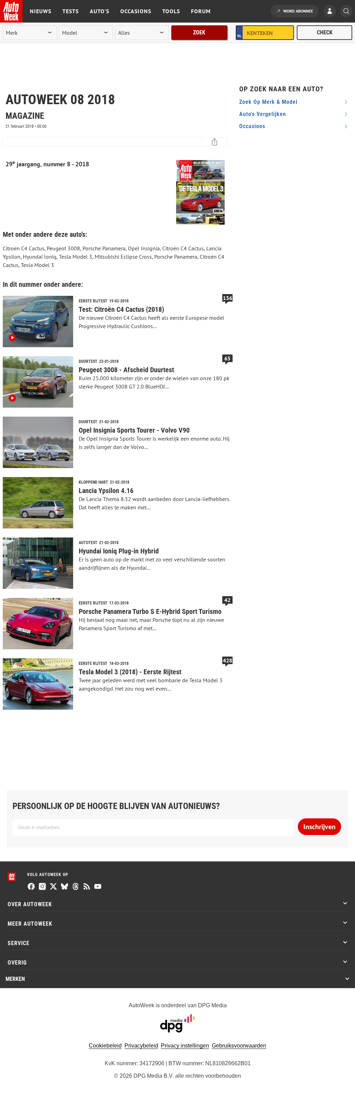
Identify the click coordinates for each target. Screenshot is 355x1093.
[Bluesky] (64, 887)
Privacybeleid (141, 1046)
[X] (53, 887)
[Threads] (75, 887)
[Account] (331, 12)
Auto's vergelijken (262, 114)
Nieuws (40, 11)
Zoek (199, 32)
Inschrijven (319, 826)
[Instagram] (42, 887)
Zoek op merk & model (268, 102)
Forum (201, 11)
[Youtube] (98, 887)
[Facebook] (31, 887)
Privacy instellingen (185, 1046)
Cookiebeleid (105, 1046)
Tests (70, 11)
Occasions (135, 11)
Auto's (99, 11)
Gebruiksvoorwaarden (239, 1046)
